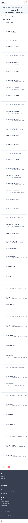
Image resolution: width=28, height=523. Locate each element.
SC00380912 (12, 414)
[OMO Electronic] (3, 2)
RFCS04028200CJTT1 (14, 168)
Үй (1, 5)
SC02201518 (12, 345)
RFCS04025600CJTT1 (14, 144)
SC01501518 (12, 325)
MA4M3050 (11, 22)
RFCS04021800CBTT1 (14, 62)
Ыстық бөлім (4, 480)
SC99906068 (12, 383)
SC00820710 (12, 376)
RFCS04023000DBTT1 (14, 191)
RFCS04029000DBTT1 (14, 135)
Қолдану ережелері (5, 503)
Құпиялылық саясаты (6, 501)
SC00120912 (12, 424)
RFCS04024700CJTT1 (14, 111)
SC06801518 (12, 276)
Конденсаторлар (6, 7)
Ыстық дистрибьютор (6, 481)
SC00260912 (12, 404)
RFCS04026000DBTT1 (14, 71)
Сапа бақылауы (4, 499)
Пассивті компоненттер (14, 5)
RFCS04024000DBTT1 (14, 199)
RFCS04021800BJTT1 (14, 241)
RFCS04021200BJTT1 (14, 152)
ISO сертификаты (5, 489)
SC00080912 (12, 435)
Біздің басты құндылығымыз (7, 491)
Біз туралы (3, 488)
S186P (10, 39)
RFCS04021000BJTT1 (14, 248)
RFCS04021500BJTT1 (14, 176)
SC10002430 (12, 297)
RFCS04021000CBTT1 (14, 128)
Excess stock (4, 505)
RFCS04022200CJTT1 (14, 46)
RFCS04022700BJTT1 (14, 88)
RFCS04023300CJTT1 (14, 80)
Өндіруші (3, 478)
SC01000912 (12, 256)
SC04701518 (12, 266)
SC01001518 (12, 287)
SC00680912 (12, 304)
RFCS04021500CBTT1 (14, 224)
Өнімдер (6, 5)
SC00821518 (12, 335)
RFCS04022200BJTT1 (14, 233)
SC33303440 (12, 394)
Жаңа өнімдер (4, 493)
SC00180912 (12, 445)
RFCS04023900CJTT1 (14, 183)
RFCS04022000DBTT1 (14, 103)
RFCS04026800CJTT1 (14, 208)
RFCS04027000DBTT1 (14, 159)
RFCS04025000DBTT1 (14, 216)
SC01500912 (12, 315)
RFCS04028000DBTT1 (14, 119)
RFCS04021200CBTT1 (14, 54)
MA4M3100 (11, 31)
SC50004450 (12, 455)
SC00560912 (12, 355)
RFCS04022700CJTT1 (14, 95)
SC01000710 (12, 366)
